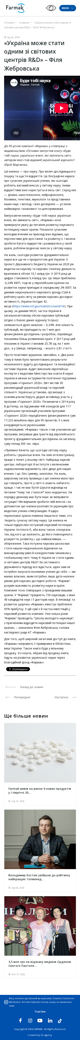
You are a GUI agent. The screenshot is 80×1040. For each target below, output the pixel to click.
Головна (9, 22)
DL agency (46, 1035)
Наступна (61, 697)
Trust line (40, 1011)
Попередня (21, 697)
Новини (24, 22)
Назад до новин (31, 687)
